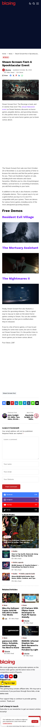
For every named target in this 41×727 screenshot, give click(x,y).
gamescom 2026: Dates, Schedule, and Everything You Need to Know (10, 644)
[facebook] (2, 676)
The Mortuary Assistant (20, 248)
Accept (35, 721)
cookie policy (7, 723)
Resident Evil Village (18, 217)
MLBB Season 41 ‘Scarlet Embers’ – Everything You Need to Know (25, 566)
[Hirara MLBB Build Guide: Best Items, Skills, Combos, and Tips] (6, 576)
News (10, 54)
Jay (8, 545)
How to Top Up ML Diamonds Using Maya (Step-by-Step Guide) (25, 555)
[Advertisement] (20, 28)
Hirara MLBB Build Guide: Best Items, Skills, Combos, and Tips (23, 577)
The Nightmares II (16, 278)
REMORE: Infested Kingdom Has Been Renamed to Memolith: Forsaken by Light (30, 645)
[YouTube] (11, 676)
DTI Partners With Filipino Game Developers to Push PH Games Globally (30, 612)
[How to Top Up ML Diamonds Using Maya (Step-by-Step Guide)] (6, 554)
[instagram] (6, 676)
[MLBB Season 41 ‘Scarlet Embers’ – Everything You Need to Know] (6, 565)
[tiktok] (15, 676)
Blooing (8, 70)
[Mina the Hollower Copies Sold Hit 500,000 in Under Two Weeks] (20, 532)
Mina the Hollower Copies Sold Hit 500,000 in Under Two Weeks (18, 541)
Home (4, 54)
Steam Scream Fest (9, 393)
